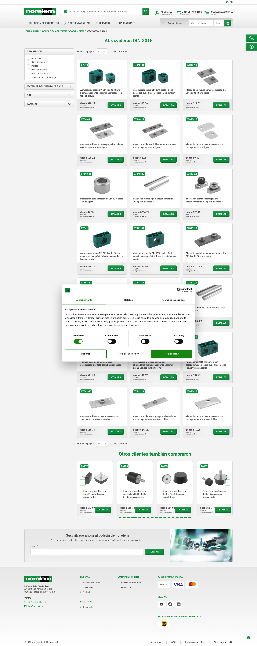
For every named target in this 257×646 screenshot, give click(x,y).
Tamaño (32, 104)
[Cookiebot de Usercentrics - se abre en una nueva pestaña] (179, 290)
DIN (29, 95)
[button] (120, 517)
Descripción (34, 51)
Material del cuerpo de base (45, 86)
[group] (96, 488)
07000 (81, 31)
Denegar (85, 353)
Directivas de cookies (224, 642)
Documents (88, 607)
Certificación (125, 587)
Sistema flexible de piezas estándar (59, 31)
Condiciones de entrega (130, 582)
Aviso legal (156, 642)
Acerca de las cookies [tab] (173, 300)
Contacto (87, 592)
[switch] (112, 341)
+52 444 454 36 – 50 (37, 602)
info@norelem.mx (36, 606)
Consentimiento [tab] (84, 300)
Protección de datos (194, 642)
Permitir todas (171, 353)
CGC (173, 642)
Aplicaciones (127, 23)
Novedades (88, 587)
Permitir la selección (128, 353)
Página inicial (32, 31)
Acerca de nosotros (91, 582)
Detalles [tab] (128, 300)
